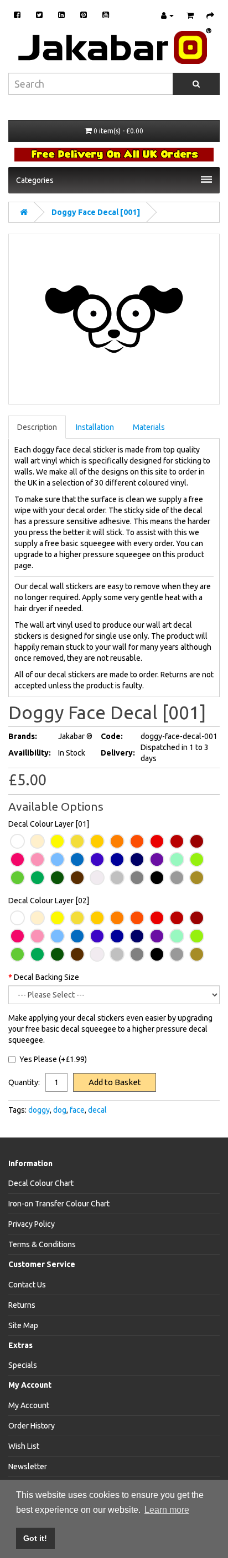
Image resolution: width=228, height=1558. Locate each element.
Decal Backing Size (46, 977)
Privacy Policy (31, 1224)
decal (97, 1110)
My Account (28, 1405)
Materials (149, 427)
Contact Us (27, 1284)
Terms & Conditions (42, 1244)
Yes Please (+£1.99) (53, 1059)
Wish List (23, 1446)
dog (59, 1110)
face (77, 1110)
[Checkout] (207, 15)
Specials (22, 1365)
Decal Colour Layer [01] (48, 824)
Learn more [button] (166, 1509)
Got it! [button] (35, 1538)
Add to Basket (115, 1082)
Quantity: (24, 1082)
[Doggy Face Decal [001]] (114, 319)
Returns (21, 1305)
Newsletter (27, 1466)
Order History (31, 1425)
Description (37, 427)
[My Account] (165, 15)
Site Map (23, 1325)
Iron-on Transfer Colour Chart (59, 1203)
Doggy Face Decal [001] (95, 212)
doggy (39, 1110)
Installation (95, 427)
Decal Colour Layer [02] (48, 900)
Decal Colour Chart (41, 1183)
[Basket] (187, 15)
